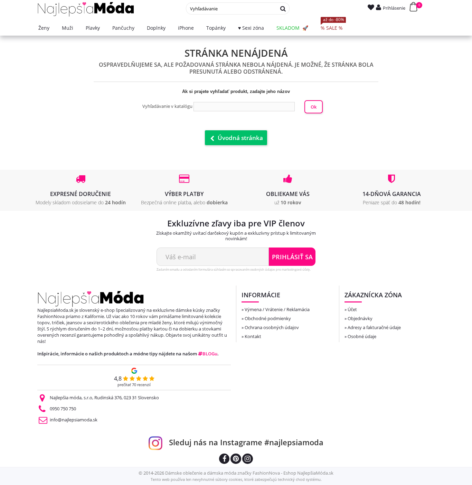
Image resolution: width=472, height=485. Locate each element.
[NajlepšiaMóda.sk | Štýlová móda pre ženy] (86, 9)
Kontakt (253, 336)
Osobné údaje (362, 336)
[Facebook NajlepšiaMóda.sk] (224, 459)
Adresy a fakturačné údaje (374, 327)
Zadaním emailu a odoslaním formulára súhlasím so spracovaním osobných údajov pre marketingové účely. (234, 269)
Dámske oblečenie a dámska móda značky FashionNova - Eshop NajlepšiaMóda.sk (249, 473)
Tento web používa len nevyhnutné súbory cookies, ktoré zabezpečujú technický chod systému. (236, 479)
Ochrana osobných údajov (272, 327)
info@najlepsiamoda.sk (73, 420)
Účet (352, 309)
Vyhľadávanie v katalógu (167, 106)
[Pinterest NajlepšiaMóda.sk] (235, 459)
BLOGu (209, 354)
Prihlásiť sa (292, 257)
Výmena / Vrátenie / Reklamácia (277, 309)
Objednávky (360, 318)
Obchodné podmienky (268, 318)
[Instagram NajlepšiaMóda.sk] (247, 459)
